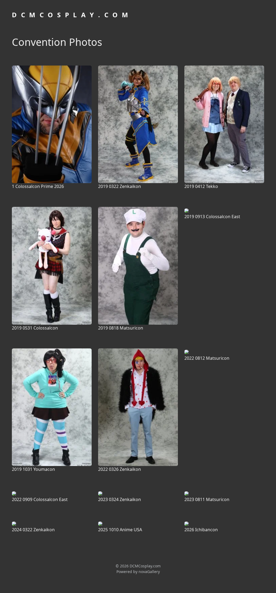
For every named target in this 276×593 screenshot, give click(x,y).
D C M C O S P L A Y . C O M (70, 14)
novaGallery (149, 571)
